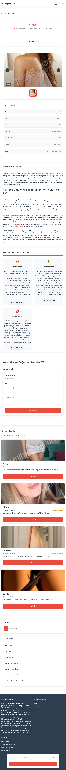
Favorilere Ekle (33, 41)
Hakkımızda (5, 741)
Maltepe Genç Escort (11, 663)
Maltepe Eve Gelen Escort (13, 675)
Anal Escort (8, 651)
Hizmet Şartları (6, 750)
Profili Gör (33, 476)
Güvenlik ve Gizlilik (7, 747)
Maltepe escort (9, 3)
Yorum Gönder (33, 410)
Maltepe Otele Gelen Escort (14, 681)
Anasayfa (4, 13)
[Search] (6, 628)
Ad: (6, 384)
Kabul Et (33, 764)
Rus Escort (8, 645)
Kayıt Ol (36, 703)
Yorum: (7, 393)
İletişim (36, 706)
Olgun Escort (9, 657)
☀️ (63, 3)
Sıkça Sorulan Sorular (8, 744)
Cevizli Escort (19, 226)
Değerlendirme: (10, 375)
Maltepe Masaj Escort (12, 669)
